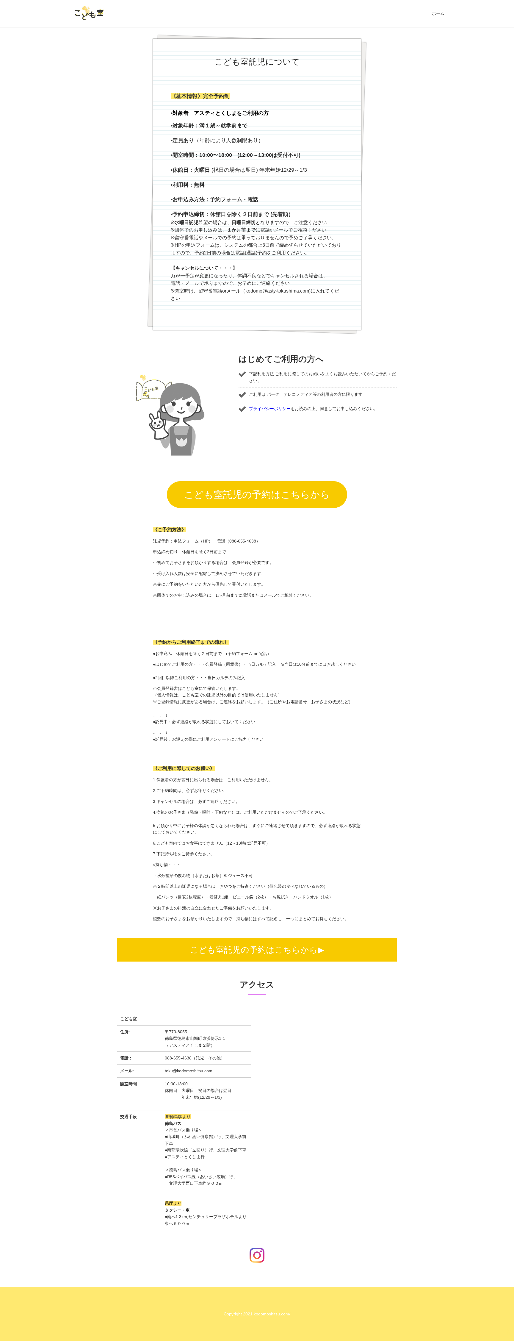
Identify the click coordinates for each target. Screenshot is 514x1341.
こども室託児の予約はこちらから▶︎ (257, 949)
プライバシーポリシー (270, 408)
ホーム (438, 13)
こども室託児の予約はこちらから (257, 494)
